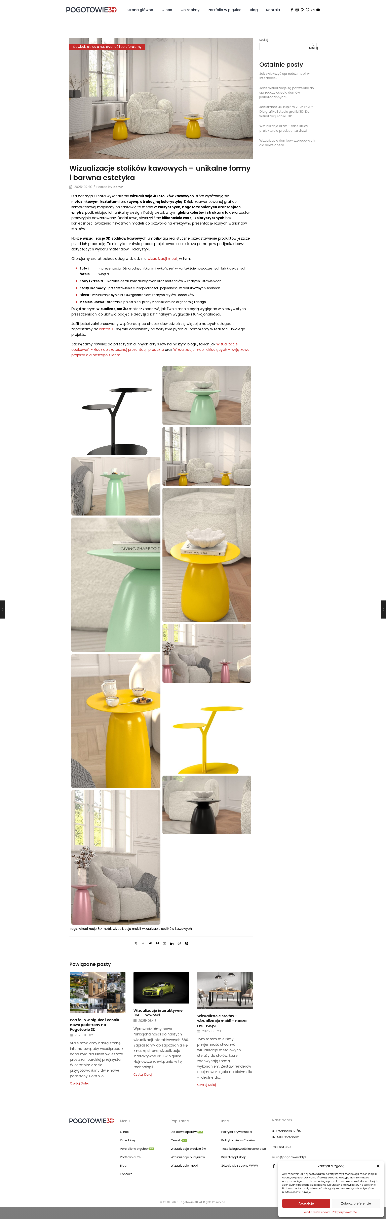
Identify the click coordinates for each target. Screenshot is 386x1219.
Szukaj (263, 40)
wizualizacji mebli (163, 258)
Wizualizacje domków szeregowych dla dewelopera (287, 142)
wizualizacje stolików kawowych (167, 928)
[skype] (185, 944)
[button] (378, 1166)
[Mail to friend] (164, 944)
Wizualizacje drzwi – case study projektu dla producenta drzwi (283, 128)
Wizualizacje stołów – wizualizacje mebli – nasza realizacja (222, 1020)
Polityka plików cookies (317, 1212)
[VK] (150, 944)
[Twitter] (137, 944)
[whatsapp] (179, 944)
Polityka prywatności (345, 1212)
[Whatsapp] (307, 9)
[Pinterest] (302, 9)
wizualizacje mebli (127, 928)
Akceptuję (306, 1203)
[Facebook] (292, 9)
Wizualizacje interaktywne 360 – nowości (158, 1013)
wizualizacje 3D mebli (94, 928)
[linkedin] (172, 944)
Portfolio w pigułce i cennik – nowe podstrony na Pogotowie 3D (96, 1024)
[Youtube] (318, 9)
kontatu (106, 329)
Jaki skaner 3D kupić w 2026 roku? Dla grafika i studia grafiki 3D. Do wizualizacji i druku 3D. (286, 111)
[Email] (312, 9)
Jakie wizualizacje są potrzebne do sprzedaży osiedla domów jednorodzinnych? (286, 93)
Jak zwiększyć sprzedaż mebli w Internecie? (284, 76)
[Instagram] (297, 9)
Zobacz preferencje (356, 1203)
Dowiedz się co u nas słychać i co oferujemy (107, 46)
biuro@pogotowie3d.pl (289, 1157)
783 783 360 (281, 1147)
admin (118, 187)
